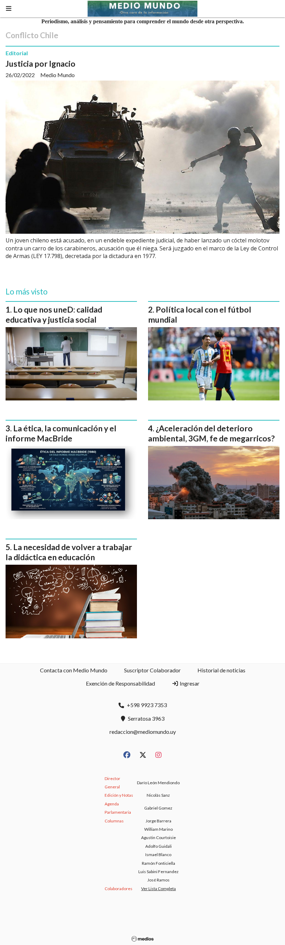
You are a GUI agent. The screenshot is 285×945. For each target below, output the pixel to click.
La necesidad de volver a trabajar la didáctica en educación (69, 552)
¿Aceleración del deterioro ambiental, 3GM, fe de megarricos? (211, 433)
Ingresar (189, 683)
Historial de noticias (221, 670)
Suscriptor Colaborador (152, 670)
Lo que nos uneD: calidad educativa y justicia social (54, 314)
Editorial (17, 53)
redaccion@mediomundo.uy (142, 731)
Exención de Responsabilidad (120, 683)
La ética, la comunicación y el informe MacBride (61, 433)
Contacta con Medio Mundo (73, 670)
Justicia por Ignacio (40, 63)
